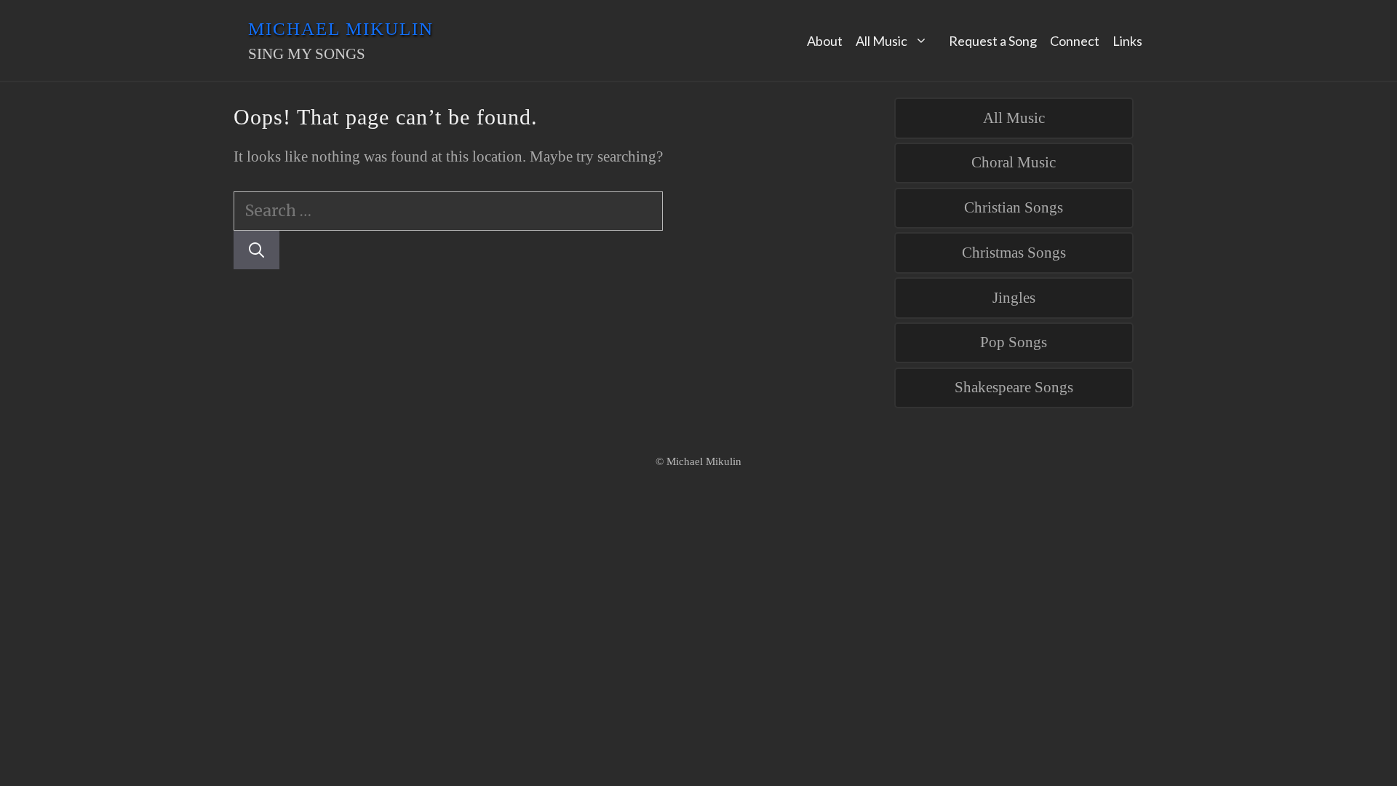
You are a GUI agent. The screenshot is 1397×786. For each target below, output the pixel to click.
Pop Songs (1013, 342)
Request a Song (993, 41)
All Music (881, 41)
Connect (1074, 41)
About (825, 41)
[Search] (256, 250)
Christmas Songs (1014, 252)
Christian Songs (1013, 207)
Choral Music (1013, 162)
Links (1127, 41)
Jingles (1013, 297)
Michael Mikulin (341, 29)
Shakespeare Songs (1014, 387)
